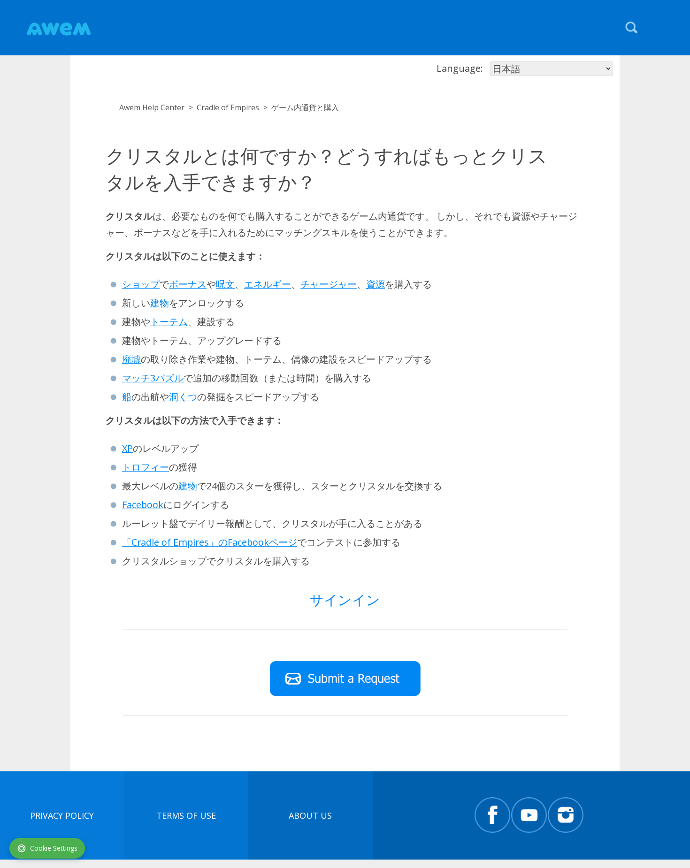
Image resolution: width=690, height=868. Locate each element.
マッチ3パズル (153, 378)
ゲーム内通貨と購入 (305, 107)
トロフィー (145, 467)
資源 (375, 284)
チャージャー (328, 284)
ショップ (141, 284)
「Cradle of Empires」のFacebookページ (209, 542)
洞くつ (183, 396)
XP (127, 448)
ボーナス (188, 284)
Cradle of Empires (228, 107)
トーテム (169, 321)
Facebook (142, 504)
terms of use (186, 815)
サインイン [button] (345, 599)
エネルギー (267, 284)
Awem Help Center (151, 107)
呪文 (225, 284)
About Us (310, 815)
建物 (159, 303)
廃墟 (131, 359)
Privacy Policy (62, 815)
